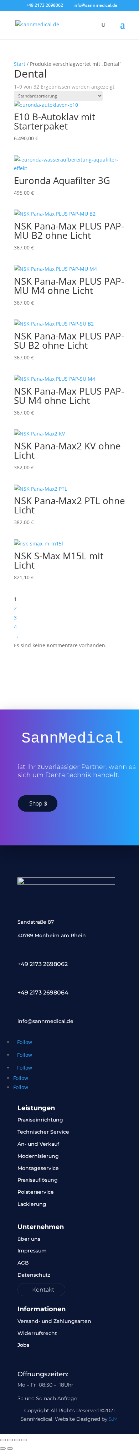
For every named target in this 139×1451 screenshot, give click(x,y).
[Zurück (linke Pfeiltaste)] (3, 1448)
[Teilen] (17, 1440)
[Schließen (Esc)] (24, 1440)
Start (19, 63)
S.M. (114, 1419)
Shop (35, 803)
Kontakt (43, 1289)
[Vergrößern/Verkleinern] (3, 1440)
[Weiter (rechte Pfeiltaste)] (10, 1448)
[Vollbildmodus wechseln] (10, 1440)
